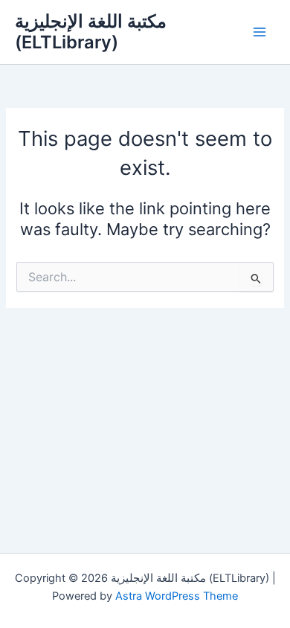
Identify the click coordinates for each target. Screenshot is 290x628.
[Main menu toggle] (259, 32)
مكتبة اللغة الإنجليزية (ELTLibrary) (91, 31)
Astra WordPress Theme (176, 596)
